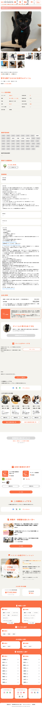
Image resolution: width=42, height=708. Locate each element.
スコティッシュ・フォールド (29, 615)
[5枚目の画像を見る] (37, 56)
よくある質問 (23, 440)
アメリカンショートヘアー (29, 618)
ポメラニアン (5, 618)
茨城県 (37, 135)
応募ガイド (14, 440)
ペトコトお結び (4, 4)
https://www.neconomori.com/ (8, 288)
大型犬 (14, 634)
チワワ (4, 615)
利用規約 (27, 440)
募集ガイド (19, 440)
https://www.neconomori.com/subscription (11, 244)
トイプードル (15, 612)
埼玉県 (13, 138)
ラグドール (26, 620)
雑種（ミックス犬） (6, 612)
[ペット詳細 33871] (8, 482)
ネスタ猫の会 (8, 479)
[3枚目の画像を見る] (21, 56)
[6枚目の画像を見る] (4, 64)
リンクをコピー (27, 387)
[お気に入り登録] (39, 49)
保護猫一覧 (9, 4)
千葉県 (18, 138)
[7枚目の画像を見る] (12, 64)
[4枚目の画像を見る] (29, 56)
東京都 (23, 138)
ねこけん (28, 479)
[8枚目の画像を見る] (21, 64)
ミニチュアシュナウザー (7, 620)
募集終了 (11, 95)
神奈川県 (28, 138)
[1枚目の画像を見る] (4, 56)
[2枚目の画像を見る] (12, 56)
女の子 (9, 646)
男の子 (10, 103)
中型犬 (9, 634)
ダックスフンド (15, 615)
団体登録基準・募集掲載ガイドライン (23, 314)
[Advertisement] (21, 120)
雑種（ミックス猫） (15, 98)
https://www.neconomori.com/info (9, 242)
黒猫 (30, 103)
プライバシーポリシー (27, 704)
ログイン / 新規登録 (38, 2)
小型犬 (4, 634)
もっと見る (11, 622)
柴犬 (8, 615)
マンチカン (36, 612)
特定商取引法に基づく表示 (17, 704)
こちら (17, 316)
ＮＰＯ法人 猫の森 (7, 83)
